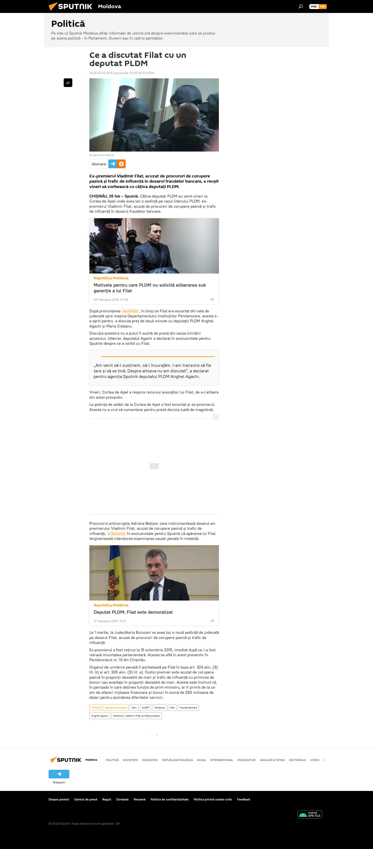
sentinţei (130, 310)
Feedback (243, 799)
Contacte (122, 799)
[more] (212, 299)
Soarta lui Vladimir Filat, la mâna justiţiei (136, 715)
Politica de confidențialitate (170, 799)
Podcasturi (246, 760)
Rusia (201, 760)
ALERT (145, 707)
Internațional (221, 760)
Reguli (106, 799)
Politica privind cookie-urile (213, 799)
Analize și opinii (272, 760)
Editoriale (297, 760)
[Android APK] (309, 815)
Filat (172, 707)
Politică (95, 707)
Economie (150, 760)
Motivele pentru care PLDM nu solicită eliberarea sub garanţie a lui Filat (150, 287)
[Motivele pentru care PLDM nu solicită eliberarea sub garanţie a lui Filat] (154, 246)
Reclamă (139, 799)
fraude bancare (188, 707)
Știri (134, 707)
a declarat (117, 533)
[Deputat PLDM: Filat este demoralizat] (154, 573)
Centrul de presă (85, 799)
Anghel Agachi (99, 715)
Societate (130, 760)
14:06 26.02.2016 (101, 73)
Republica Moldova (111, 278)
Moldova (159, 707)
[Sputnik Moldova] (72, 12)
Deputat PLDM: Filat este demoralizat (133, 612)
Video (314, 760)
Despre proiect (59, 799)
